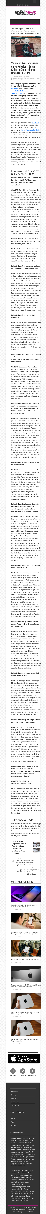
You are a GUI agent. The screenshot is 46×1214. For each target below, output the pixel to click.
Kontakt (13, 1095)
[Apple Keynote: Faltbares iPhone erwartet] (26, 948)
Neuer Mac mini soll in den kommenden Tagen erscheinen (24, 1040)
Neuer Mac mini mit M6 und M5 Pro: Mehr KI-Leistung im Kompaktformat (25, 1013)
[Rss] (18, 5)
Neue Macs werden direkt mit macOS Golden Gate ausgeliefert (23, 906)
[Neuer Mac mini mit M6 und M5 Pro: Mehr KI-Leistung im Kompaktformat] (26, 1001)
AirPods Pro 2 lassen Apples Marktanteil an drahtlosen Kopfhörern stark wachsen (25, 862)
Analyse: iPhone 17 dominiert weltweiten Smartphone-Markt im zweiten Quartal (25, 933)
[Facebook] (23, 5)
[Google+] (20, 5)
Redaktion (14, 1098)
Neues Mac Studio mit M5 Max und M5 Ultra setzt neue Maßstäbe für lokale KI (26, 985)
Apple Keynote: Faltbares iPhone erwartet (25, 959)
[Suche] (34, 1)
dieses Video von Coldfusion (30, 130)
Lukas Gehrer (25, 76)
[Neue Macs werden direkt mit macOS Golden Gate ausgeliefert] (26, 894)
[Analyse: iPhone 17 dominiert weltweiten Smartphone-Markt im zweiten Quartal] (26, 921)
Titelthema (20, 78)
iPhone (13, 1125)
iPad (12, 1122)
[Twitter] (25, 5)
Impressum (15, 1102)
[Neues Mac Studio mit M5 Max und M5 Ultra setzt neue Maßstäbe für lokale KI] (26, 974)
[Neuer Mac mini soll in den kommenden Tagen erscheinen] (26, 1028)
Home (15, 29)
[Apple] (28, 5)
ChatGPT (14, 88)
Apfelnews (14, 1091)
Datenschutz (15, 1105)
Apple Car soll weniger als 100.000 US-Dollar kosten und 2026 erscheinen (26, 871)
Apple (21, 29)
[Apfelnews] (25, 13)
